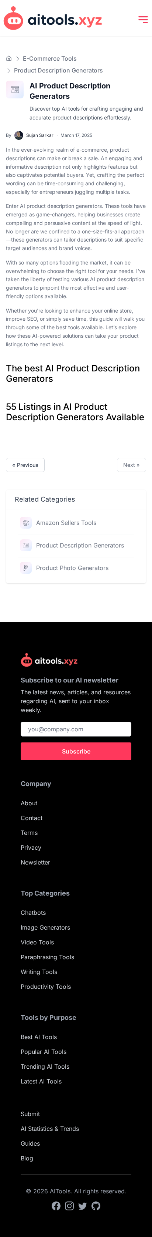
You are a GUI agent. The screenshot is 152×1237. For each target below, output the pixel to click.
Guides (30, 1143)
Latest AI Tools (41, 1081)
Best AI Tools (39, 1037)
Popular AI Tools (43, 1051)
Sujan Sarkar (39, 135)
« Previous (25, 465)
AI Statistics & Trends (50, 1128)
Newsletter (35, 862)
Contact (31, 818)
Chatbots (33, 912)
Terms (29, 832)
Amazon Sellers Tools (66, 522)
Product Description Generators (80, 545)
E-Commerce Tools (50, 58)
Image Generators (45, 927)
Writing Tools (39, 971)
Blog (27, 1158)
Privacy (31, 847)
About (29, 803)
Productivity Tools (46, 986)
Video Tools (37, 942)
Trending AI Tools (45, 1066)
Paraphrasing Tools (47, 957)
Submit (30, 1114)
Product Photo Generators (72, 568)
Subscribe (76, 751)
